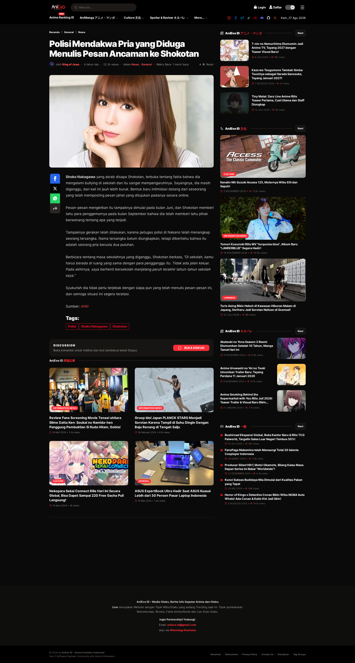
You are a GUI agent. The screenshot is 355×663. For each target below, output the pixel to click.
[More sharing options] (55, 208)
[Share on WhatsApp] (55, 198)
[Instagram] (229, 18)
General (69, 32)
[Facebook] (235, 18)
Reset (210, 64)
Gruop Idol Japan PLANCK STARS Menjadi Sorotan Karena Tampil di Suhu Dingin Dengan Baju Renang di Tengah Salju (172, 422)
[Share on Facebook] (55, 179)
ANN (85, 306)
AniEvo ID (243, 33)
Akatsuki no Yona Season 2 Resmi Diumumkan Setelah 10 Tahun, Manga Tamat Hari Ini (246, 346)
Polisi (72, 326)
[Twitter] (242, 18)
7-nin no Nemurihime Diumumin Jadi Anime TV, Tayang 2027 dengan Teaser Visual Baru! (277, 47)
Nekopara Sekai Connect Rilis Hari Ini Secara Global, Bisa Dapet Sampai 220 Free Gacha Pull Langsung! (86, 495)
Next (300, 33)
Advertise (215, 654)
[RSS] (275, 18)
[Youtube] (255, 18)
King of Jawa (70, 64)
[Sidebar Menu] (302, 7)
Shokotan (120, 326)
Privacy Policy (249, 654)
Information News (64, 408)
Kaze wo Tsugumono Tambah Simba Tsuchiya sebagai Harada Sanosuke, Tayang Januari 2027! (277, 74)
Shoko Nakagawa (94, 326)
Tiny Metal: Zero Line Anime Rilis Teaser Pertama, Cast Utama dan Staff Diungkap (278, 100)
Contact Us (267, 654)
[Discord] (262, 18)
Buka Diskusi (194, 347)
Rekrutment (231, 654)
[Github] (268, 18)
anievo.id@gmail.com (181, 624)
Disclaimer (283, 654)
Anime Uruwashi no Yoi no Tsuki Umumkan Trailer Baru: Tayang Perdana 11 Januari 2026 (242, 372)
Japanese (229, 297)
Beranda (54, 32)
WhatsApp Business (183, 630)
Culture (58, 481)
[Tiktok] (248, 18)
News (81, 32)
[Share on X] (55, 188)
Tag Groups (299, 654)
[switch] (290, 7)
